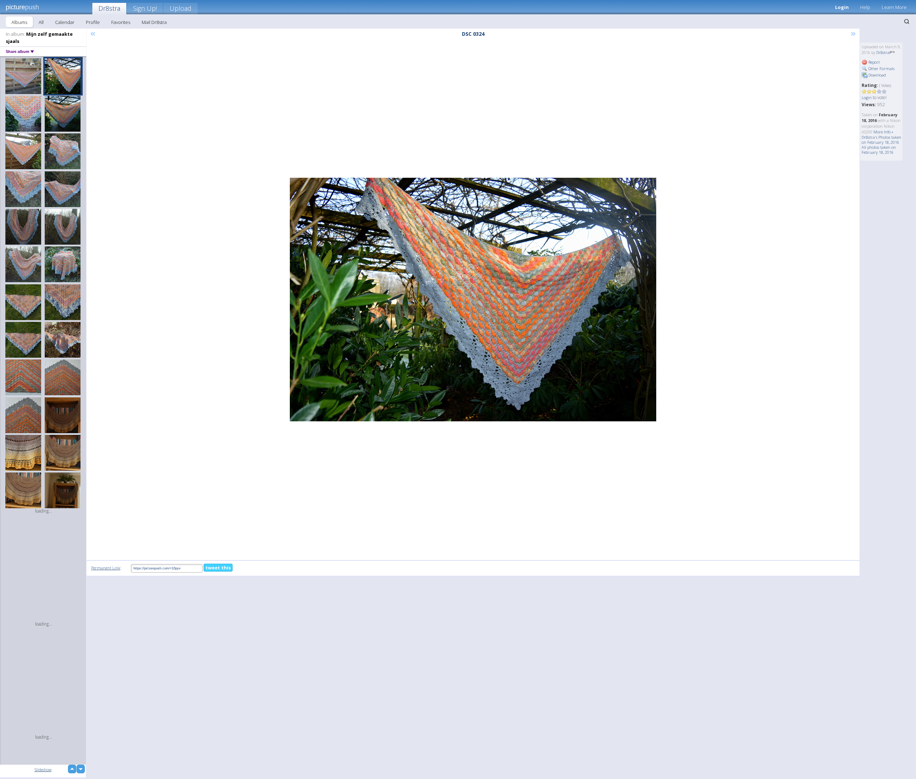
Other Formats (881, 68)
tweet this (218, 567)
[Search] (906, 21)
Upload (180, 8)
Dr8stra (109, 8)
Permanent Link (105, 567)
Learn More (894, 7)
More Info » (883, 131)
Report (873, 62)
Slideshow (43, 769)
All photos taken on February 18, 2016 (879, 149)
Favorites (120, 22)
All (41, 22)
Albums (19, 22)
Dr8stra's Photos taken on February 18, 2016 (881, 139)
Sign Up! (145, 8)
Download (876, 75)
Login (842, 7)
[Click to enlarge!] (473, 299)
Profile (93, 22)
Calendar (64, 22)
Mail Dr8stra (154, 22)
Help (865, 7)
